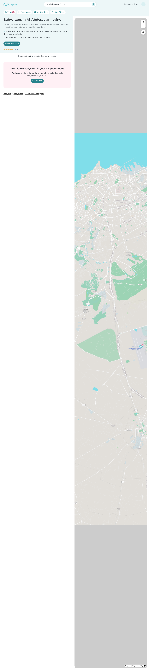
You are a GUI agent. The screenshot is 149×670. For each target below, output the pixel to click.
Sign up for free (12, 44)
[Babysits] (10, 4)
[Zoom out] (143, 26)
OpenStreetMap (138, 666)
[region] (110, 343)
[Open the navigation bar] (143, 4)
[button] (141, 346)
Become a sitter (131, 4)
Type (10, 12)
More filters (59, 12)
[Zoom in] (143, 22)
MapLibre (128, 666)
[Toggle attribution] (145, 666)
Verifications (42, 12)
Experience (25, 12)
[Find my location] (143, 32)
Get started (37, 81)
